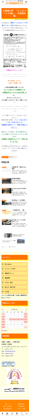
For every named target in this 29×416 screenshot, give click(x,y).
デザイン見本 (9, 282)
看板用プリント (9, 273)
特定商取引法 (8, 408)
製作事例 (22, 406)
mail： (8, 351)
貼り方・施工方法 (10, 287)
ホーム (8, 404)
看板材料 (7, 278)
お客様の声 (5, 157)
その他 (7, 291)
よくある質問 (8, 406)
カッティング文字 (10, 268)
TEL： (7, 353)
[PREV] (3, 309)
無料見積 (22, 404)
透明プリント (13, 157)
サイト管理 (22, 408)
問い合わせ (8, 264)
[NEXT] (26, 309)
